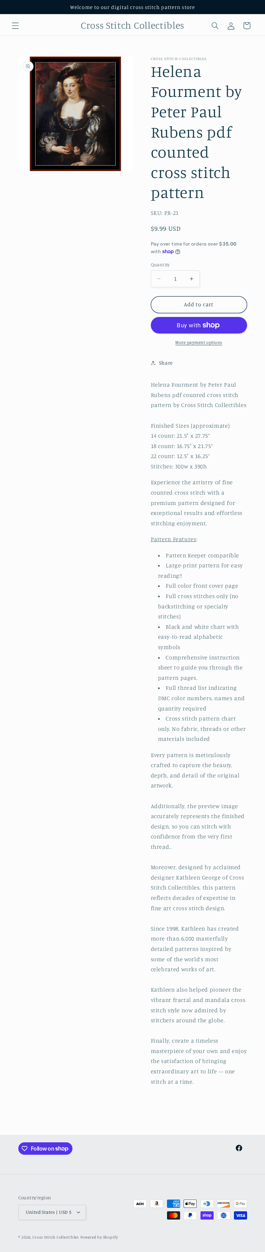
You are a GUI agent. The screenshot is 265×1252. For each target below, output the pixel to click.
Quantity (160, 264)
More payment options (198, 342)
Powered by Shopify (99, 1237)
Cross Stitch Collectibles (55, 1237)
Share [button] (166, 363)
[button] (15, 25)
